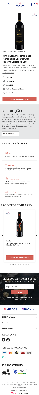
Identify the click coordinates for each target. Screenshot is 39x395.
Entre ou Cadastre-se (20, 99)
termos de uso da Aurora (19, 299)
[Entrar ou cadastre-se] (31, 4)
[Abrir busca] (8, 4)
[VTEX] (13, 394)
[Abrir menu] (4, 4)
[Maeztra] (23, 394)
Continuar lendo (8, 73)
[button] (3, 235)
